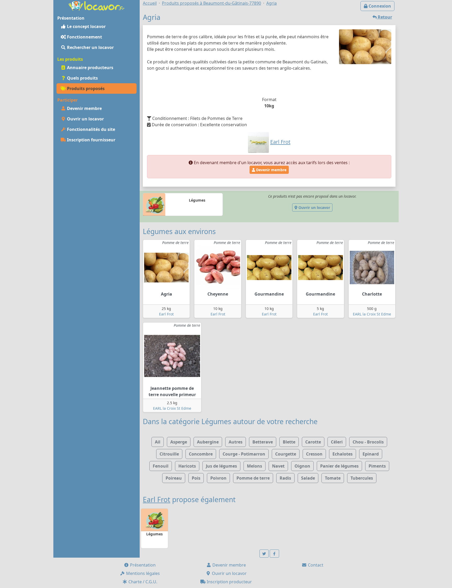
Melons (254, 466)
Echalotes (342, 454)
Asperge (178, 442)
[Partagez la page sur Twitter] (264, 554)
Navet (278, 466)
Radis (285, 478)
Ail (157, 442)
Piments (377, 466)
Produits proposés (85, 88)
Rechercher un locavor (90, 47)
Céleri (337, 442)
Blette (289, 442)
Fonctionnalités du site (90, 129)
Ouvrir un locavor (85, 119)
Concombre (201, 454)
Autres (235, 442)
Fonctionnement (84, 37)
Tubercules (362, 478)
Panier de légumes (339, 466)
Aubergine (208, 442)
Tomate (333, 478)
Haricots (187, 466)
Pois (196, 478)
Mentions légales (142, 573)
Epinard (371, 454)
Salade (308, 478)
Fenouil (160, 466)
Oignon (302, 466)
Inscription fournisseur (90, 140)
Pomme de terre (253, 478)
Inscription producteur (229, 582)
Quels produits (82, 78)
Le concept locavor (86, 26)
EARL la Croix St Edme (372, 314)
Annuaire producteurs (89, 67)
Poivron (218, 478)
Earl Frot (166, 314)
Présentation (142, 565)
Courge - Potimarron (244, 454)
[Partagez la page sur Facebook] (274, 554)
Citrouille (169, 454)
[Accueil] (97, 5)
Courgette (285, 454)
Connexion (379, 6)
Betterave (262, 442)
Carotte (313, 442)
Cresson (314, 454)
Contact (315, 565)
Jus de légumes (221, 466)
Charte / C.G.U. (142, 582)
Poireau (174, 478)
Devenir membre (84, 108)
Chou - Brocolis (368, 442)
